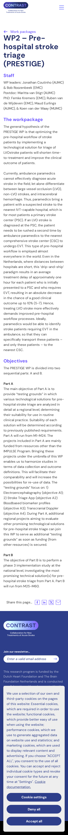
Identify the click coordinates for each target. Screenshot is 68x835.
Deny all (34, 809)
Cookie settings (34, 797)
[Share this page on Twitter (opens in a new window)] (51, 602)
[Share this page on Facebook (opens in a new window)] (37, 602)
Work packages (22, 31)
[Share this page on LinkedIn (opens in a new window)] (44, 602)
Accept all (34, 821)
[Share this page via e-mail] (58, 602)
